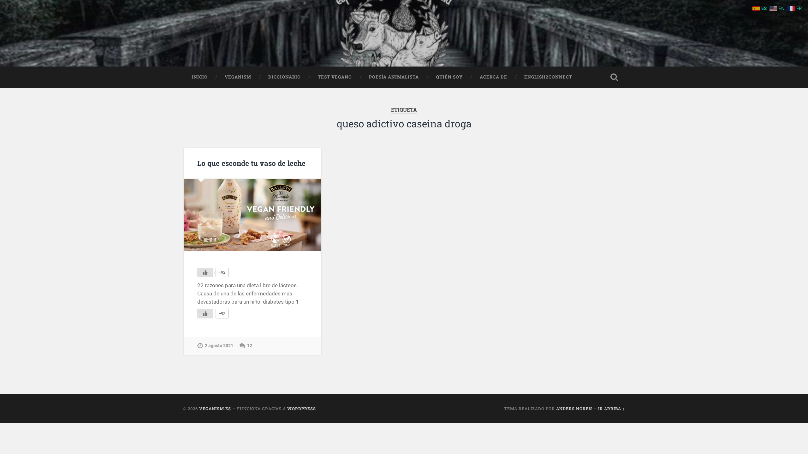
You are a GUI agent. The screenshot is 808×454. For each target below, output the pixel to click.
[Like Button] (205, 272)
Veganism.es (215, 408)
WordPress (301, 408)
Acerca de (493, 77)
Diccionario (284, 77)
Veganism (238, 77)
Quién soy (449, 77)
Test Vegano (335, 77)
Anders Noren (574, 408)
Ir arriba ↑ (611, 408)
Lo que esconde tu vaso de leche (251, 163)
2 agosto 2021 (219, 345)
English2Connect (548, 77)
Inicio (200, 77)
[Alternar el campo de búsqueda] (614, 77)
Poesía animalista (394, 77)
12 (249, 345)
